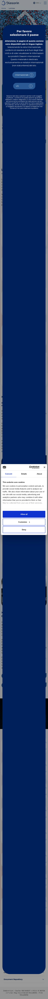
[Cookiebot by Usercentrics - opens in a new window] (29, 467)
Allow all (24, 514)
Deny (24, 530)
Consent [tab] (8, 474)
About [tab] (39, 474)
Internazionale (22, 75)
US (17, 86)
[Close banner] (44, 467)
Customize (22, 522)
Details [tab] (24, 474)
